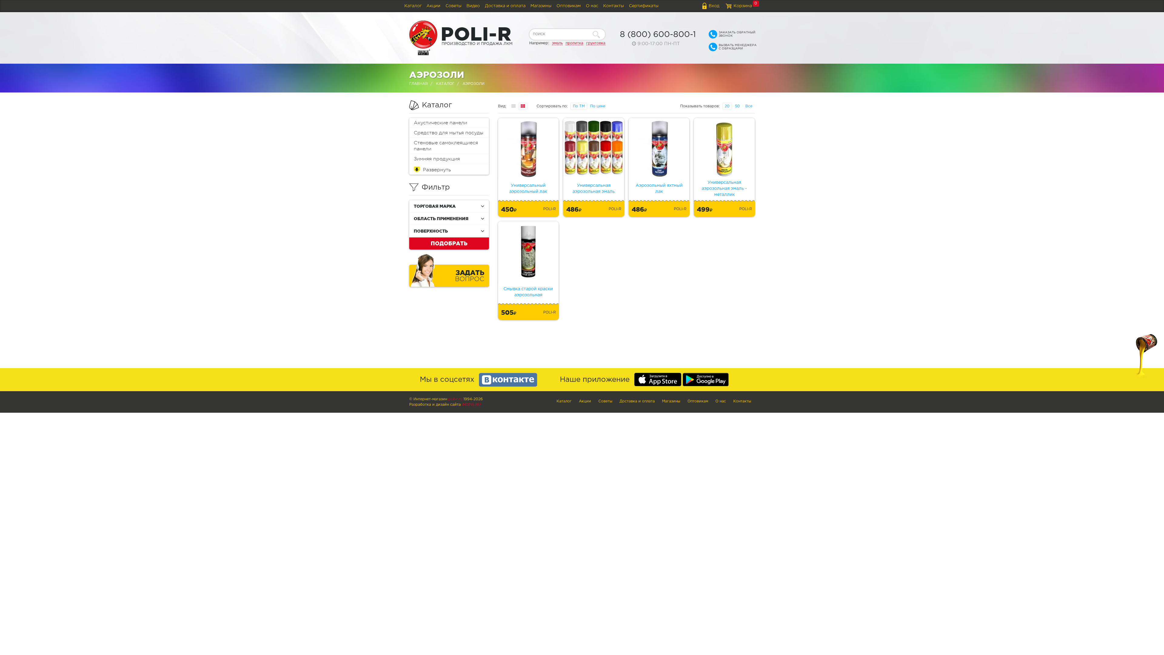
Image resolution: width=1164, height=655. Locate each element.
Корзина (743, 6)
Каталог (413, 6)
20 (727, 106)
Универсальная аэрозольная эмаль (594, 188)
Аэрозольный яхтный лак (659, 188)
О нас (592, 6)
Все (748, 106)
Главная (418, 84)
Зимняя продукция (437, 159)
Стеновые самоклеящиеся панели (446, 146)
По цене (597, 106)
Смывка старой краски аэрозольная (528, 292)
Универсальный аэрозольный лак (528, 188)
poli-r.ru (455, 399)
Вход (714, 6)
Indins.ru (471, 404)
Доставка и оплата (505, 6)
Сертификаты (644, 6)
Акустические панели (440, 123)
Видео (473, 6)
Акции (433, 6)
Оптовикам (569, 6)
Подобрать (449, 243)
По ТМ (579, 106)
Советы (454, 6)
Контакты (613, 6)
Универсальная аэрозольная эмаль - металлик (724, 188)
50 (737, 106)
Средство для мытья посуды (448, 133)
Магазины (541, 6)
